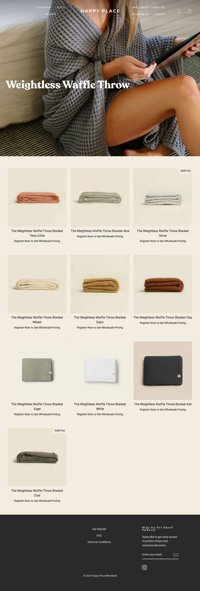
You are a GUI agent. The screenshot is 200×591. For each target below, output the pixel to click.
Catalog (44, 7)
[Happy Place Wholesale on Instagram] (144, 567)
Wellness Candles (149, 7)
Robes (51, 14)
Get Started (99, 529)
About (160, 14)
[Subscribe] (176, 554)
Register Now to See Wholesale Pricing (37, 241)
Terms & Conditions (99, 542)
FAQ (99, 535)
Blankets (140, 14)
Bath (61, 7)
